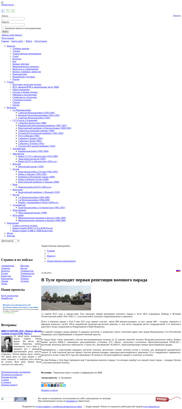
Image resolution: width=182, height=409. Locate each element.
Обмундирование (21, 89)
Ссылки (5, 380)
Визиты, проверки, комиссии (27, 71)
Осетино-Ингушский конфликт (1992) (36, 146)
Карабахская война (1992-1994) (33, 151)
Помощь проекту (9, 385)
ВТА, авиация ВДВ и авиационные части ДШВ (36, 87)
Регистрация (8, 38)
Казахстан (6, 276)
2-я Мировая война (22, 110)
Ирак (15, 184)
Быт (14, 61)
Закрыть (177, 15)
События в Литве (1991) (30, 141)
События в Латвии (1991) (30, 138)
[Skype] (64, 385)
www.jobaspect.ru (151, 406)
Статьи (10, 82)
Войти (29, 41)
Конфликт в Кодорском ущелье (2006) (36, 177)
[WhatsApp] (61, 385)
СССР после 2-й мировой (25, 120)
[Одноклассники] (45, 385)
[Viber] (58, 385)
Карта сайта (17, 41)
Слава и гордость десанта (25, 225)
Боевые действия (21, 64)
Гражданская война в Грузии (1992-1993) (38, 171)
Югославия (18, 215)
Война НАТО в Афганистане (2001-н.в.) (37, 161)
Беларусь (5, 271)
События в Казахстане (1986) (32, 123)
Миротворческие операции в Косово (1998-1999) (42, 220)
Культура (17, 59)
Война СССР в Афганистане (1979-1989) (38, 156)
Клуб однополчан (9, 295)
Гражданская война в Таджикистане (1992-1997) (41, 207)
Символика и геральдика (25, 97)
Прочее (16, 79)
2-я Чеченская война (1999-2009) (34, 200)
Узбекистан (26, 276)
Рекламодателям (9, 377)
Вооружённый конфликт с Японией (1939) (39, 192)
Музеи (10, 233)
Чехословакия (19, 210)
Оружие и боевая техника (25, 92)
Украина (24, 278)
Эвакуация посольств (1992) (32, 159)
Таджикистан (19, 205)
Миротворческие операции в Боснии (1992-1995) (42, 218)
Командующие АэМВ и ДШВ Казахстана (33, 230)
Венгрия (17, 164)
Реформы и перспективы (25, 94)
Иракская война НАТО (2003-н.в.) (34, 187)
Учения (16, 51)
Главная (5, 41)
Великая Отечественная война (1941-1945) (39, 115)
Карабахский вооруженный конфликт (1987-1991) (42, 125)
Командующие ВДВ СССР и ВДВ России (33, 228)
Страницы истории (22, 100)
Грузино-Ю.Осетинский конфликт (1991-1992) (40, 133)
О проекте (6, 382)
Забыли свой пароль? (12, 35)
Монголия (17, 189)
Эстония (24, 281)
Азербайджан (19, 148)
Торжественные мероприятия (27, 53)
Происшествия (20, 74)
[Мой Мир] (48, 385)
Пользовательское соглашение (15, 372)
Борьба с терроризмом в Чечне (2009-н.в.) (38, 202)
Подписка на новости (11, 374)
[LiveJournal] (55, 385)
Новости (11, 46)
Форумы (11, 236)
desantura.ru (71, 401)
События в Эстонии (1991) (31, 143)
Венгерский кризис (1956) (31, 166)
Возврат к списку (49, 390)
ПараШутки (7, 298)
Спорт (16, 56)
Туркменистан (27, 273)
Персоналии (13, 223)
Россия (16, 195)
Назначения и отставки (24, 77)
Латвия (4, 281)
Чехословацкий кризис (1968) (32, 212)
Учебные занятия (21, 48)
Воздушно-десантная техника (27, 84)
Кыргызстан (7, 278)
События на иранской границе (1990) (36, 130)
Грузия (16, 169)
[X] (52, 385)
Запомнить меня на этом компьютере (23, 28)
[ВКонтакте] (42, 385)
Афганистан (18, 153)
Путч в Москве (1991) (28, 136)
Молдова (24, 265)
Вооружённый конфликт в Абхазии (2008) (38, 182)
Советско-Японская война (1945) (34, 118)
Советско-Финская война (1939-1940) (36, 112)
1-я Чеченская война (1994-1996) (34, 197)
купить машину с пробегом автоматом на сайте (59, 406)
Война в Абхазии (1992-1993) (32, 174)
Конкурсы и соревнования (25, 69)
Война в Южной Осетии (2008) (33, 179)
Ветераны (11, 107)
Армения (5, 268)
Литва (4, 283)
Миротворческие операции (26, 66)
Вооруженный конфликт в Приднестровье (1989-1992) (44, 128)
